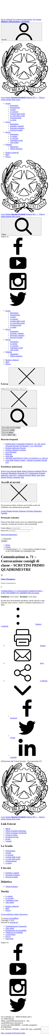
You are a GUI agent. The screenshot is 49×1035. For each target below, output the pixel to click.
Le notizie (13, 136)
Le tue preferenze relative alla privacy (14, 914)
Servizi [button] (7, 122)
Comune (8, 841)
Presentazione (15, 108)
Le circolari (14, 138)
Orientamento (34, 473)
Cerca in (8, 435)
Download (35, 593)
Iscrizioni (27, 475)
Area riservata (11, 471)
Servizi (3, 471)
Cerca (3, 389)
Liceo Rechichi (10, 452)
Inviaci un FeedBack (10, 918)
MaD (7, 155)
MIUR (7, 829)
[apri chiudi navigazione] (2, 42)
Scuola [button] (7, 103)
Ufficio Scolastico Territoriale (16, 833)
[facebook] (18, 254)
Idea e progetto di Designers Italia (13, 1033)
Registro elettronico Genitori (15, 450)
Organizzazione (15, 118)
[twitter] (18, 307)
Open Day (12, 475)
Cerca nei (7, 432)
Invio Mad (9, 456)
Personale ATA (23, 473)
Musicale (8, 454)
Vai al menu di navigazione (22, 19)
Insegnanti (4, 473)
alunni (24, 471)
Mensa (33, 475)
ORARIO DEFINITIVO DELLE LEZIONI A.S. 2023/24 (26, 458)
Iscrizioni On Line (12, 837)
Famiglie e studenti (17, 126)
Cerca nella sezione (11, 428)
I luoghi (13, 110)
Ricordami (7, 539)
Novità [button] (7, 132)
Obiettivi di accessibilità (14, 932)
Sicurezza (30, 471)
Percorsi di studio (16, 130)
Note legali (9, 939)
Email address (6, 528)
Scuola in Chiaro (11, 835)
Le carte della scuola (17, 116)
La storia (13, 120)
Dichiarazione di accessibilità (15, 930)
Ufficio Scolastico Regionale (15, 831)
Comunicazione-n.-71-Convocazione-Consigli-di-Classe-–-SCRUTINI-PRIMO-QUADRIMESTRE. (22, 592)
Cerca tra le (8, 430)
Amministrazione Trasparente (16, 926)
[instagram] (18, 289)
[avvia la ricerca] (19, 417)
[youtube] (18, 272)
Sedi (22, 477)
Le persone (14, 112)
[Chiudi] (27, 376)
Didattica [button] (8, 145)
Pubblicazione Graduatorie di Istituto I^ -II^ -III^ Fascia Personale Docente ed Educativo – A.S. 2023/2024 (25, 445)
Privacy (8, 157)
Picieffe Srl (14, 922)
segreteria (37, 471)
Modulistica (13, 473)
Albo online (14, 142)
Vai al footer (36, 19)
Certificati (20, 475)
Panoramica (14, 105)
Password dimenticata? (9, 535)
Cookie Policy (10, 934)
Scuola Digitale (6, 511)
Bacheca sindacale (12, 153)
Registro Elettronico (19, 511)
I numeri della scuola (17, 114)
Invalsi (7, 839)
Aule (38, 475)
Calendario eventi (16, 140)
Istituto (19, 471)
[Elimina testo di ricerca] (19, 399)
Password (4, 530)
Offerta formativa (16, 149)
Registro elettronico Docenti (15, 448)
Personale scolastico (17, 128)
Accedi (4, 541)
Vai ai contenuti (6, 19)
